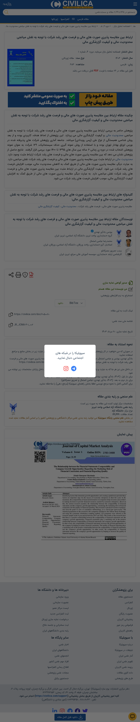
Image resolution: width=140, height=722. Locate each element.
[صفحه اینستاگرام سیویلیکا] (66, 368)
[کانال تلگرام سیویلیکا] (73, 368)
